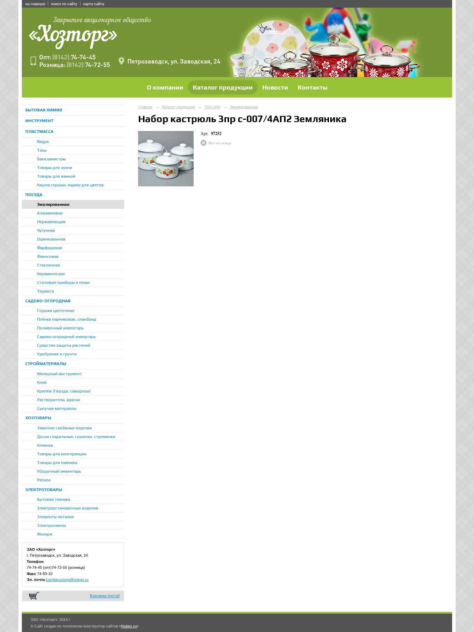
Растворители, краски (58, 399)
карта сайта (93, 4)
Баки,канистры (51, 159)
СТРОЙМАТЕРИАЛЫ (45, 363)
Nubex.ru (129, 626)
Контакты (313, 87)
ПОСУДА (33, 194)
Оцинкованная (51, 239)
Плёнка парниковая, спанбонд (66, 319)
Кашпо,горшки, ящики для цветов (70, 185)
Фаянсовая (48, 256)
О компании (165, 87)
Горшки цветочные (55, 310)
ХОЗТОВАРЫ (38, 417)
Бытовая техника (53, 499)
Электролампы (51, 525)
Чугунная (46, 230)
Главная (145, 107)
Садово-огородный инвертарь (66, 336)
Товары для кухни (54, 167)
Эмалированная (53, 204)
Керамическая (51, 273)
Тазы (41, 150)
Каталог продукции (223, 87)
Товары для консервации (61, 454)
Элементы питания (55, 516)
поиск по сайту (64, 4)
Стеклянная (48, 265)
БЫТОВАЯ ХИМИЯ (43, 110)
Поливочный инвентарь (60, 328)
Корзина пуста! (105, 595)
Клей (41, 382)
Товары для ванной (56, 176)
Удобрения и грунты (57, 354)
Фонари (44, 534)
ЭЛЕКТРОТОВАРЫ (43, 489)
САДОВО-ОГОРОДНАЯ (47, 300)
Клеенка (45, 445)
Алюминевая (50, 213)
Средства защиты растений (63, 345)
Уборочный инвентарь (59, 471)
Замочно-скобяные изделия (64, 427)
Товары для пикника (57, 462)
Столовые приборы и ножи (63, 282)
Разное (44, 480)
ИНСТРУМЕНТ (39, 120)
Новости (275, 87)
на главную (35, 4)
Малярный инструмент (59, 373)
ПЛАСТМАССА (39, 131)
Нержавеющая (51, 221)
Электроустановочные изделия (67, 508)
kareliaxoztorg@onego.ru (67, 580)
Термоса (45, 291)
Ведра (43, 141)
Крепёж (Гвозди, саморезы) (64, 391)
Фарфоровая (49, 247)
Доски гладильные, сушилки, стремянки (76, 436)
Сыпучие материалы (56, 408)
